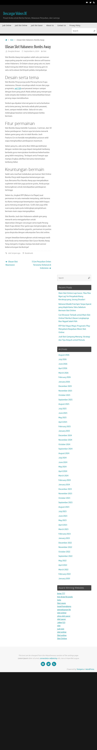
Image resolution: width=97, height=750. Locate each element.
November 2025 (65, 391)
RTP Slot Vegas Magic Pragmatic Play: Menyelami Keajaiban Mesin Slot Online (74, 329)
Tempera (80, 669)
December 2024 (65, 435)
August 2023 (63, 507)
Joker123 (61, 622)
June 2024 (62, 462)
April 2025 (62, 422)
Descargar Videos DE (15, 13)
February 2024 (64, 480)
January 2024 (64, 484)
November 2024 (65, 440)
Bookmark (29, 253)
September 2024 (65, 449)
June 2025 (62, 413)
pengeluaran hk (64, 610)
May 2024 (62, 467)
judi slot (60, 629)
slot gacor (61, 619)
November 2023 (65, 493)
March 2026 (63, 373)
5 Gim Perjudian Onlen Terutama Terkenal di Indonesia (41, 264)
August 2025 (63, 404)
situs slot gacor (63, 616)
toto (59, 600)
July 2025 (62, 408)
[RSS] (94, 2)
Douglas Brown (14, 51)
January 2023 (64, 538)
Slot (11, 40)
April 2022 (62, 565)
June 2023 (62, 516)
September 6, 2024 (31, 51)
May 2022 (62, 561)
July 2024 (62, 458)
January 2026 (64, 382)
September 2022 (65, 556)
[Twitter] (90, 2)
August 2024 (63, 453)
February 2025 (64, 426)
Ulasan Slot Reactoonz (12, 263)
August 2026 (63, 355)
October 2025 (64, 395)
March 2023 (63, 529)
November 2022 (65, 547)
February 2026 (64, 377)
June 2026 (62, 364)
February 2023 (64, 534)
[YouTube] (87, 2)
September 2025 (65, 400)
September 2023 (65, 502)
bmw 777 (61, 593)
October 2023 (64, 498)
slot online (61, 613)
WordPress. (90, 669)
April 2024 (62, 471)
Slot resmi (61, 603)
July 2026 (62, 359)
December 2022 (65, 543)
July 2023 (62, 511)
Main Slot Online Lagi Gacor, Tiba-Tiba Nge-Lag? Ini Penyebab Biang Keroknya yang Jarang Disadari (74, 296)
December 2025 (65, 386)
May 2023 (62, 520)
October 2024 (64, 444)
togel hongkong (64, 606)
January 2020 (64, 578)
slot (58, 626)
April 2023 (62, 525)
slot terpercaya (14, 253)
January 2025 (64, 431)
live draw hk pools (65, 597)
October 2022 (64, 552)
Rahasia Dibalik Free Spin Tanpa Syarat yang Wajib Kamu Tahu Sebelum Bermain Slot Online (74, 307)
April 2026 (62, 368)
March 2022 (63, 569)
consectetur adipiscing (48, 658)
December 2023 (65, 489)
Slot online (61, 635)
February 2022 (64, 574)
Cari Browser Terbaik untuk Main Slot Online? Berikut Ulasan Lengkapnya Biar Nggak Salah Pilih (74, 318)
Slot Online (62, 638)
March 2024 (63, 476)
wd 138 (18, 88)
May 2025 (62, 417)
